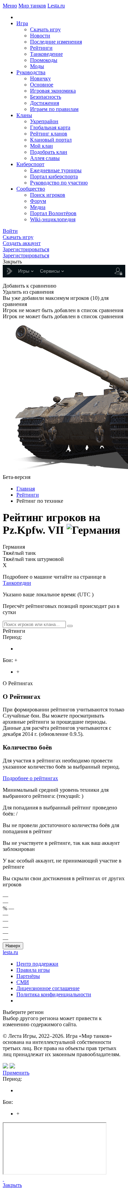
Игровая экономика (53, 91)
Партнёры (28, 976)
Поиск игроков (47, 195)
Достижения (44, 103)
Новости (40, 35)
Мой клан (41, 146)
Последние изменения (56, 42)
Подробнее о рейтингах (30, 778)
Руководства (30, 72)
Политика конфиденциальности (53, 994)
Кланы (24, 115)
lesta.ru (10, 952)
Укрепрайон (44, 121)
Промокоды (43, 60)
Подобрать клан (48, 152)
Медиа (37, 207)
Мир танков (32, 6)
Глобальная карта (50, 127)
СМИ (22, 982)
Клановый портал (51, 140)
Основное (41, 84)
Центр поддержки (37, 964)
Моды (37, 66)
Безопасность (45, 97)
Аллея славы (45, 158)
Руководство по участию (59, 183)
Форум (38, 201)
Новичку (40, 78)
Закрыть (12, 1185)
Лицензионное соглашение (48, 988)
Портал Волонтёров (53, 213)
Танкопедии (17, 583)
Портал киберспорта (54, 176)
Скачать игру (45, 29)
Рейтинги (41, 48)
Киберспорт (30, 164)
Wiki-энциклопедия (52, 219)
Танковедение (46, 54)
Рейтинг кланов (48, 133)
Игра (22, 23)
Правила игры (33, 970)
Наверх (12, 945)
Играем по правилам (54, 109)
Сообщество (30, 189)
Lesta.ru (56, 6)
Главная (25, 489)
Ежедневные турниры (56, 170)
